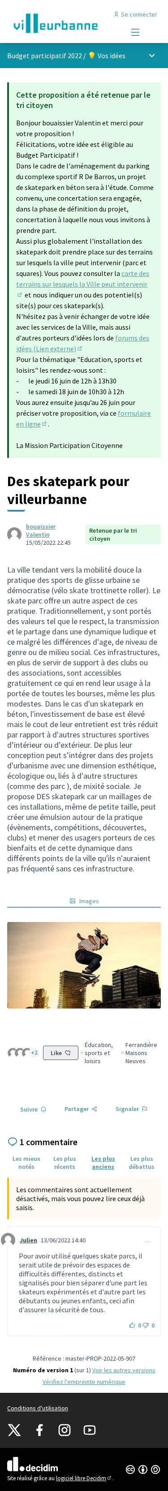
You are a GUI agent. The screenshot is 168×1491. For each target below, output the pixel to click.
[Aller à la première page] (64, 23)
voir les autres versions (123, 1370)
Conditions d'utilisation (37, 1408)
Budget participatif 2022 (44, 55)
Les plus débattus (142, 1163)
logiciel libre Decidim (84, 1478)
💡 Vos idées (106, 55)
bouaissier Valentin (41, 530)
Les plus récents (64, 1163)
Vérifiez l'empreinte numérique (84, 1382)
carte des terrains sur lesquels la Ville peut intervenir (82, 284)
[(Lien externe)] (84, 965)
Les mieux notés (26, 1163)
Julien (28, 1240)
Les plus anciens (103, 1163)
